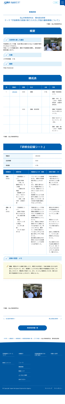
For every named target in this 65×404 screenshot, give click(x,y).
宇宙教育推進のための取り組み (40, 354)
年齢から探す (54, 353)
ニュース (21, 362)
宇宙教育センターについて (8, 354)
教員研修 (18, 338)
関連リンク (22, 371)
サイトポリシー (58, 388)
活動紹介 (11, 338)
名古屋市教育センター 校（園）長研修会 (11, 319)
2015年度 (36, 338)
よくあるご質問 (23, 375)
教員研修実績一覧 (32, 328)
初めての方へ (22, 379)
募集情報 (21, 367)
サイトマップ (48, 388)
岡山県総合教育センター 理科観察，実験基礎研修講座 (54, 319)
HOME (5, 338)
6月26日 (14, 92)
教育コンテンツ (7, 363)
